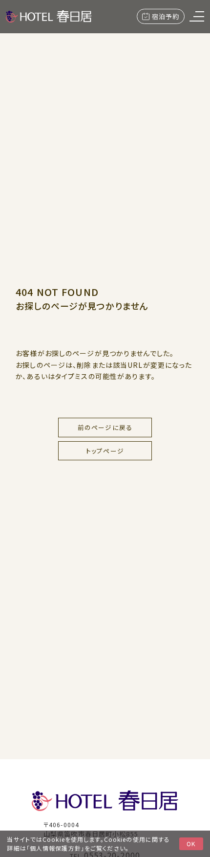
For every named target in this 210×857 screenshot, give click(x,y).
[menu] (196, 16)
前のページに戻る (105, 427)
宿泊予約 (165, 16)
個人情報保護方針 (55, 848)
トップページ (105, 450)
